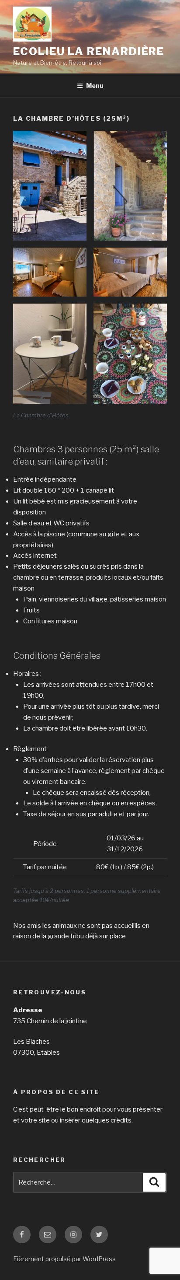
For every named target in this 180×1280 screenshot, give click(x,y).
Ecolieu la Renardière (88, 51)
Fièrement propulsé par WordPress (64, 1259)
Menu (95, 85)
